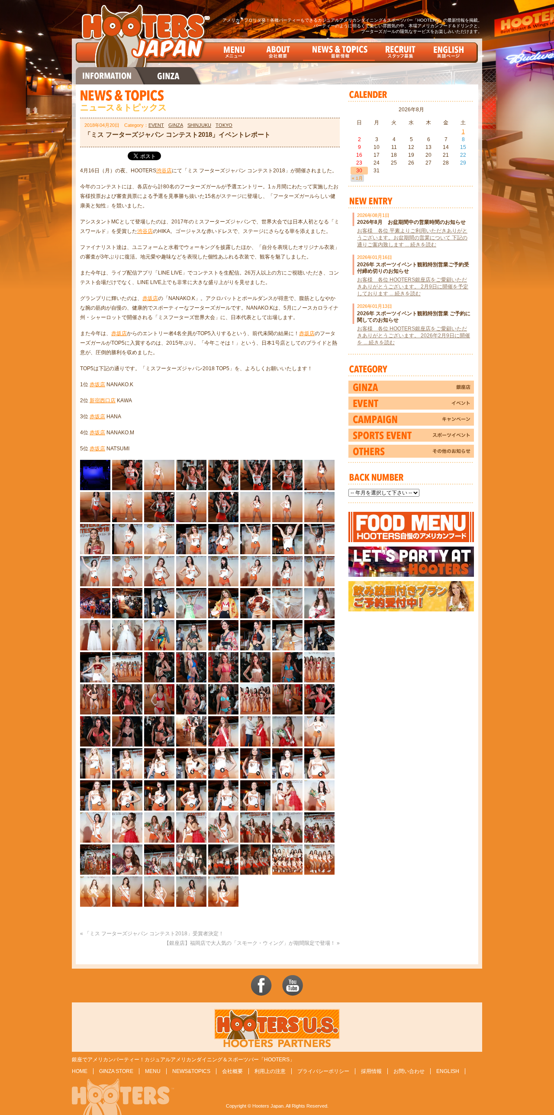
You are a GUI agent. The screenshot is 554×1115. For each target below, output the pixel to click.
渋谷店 (164, 171)
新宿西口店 (103, 401)
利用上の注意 (270, 1071)
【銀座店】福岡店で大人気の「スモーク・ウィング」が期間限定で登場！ (249, 943)
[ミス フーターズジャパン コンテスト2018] (95, 487)
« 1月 (357, 178)
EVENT (156, 125)
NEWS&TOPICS (191, 1071)
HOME (79, 1071)
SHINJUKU (199, 125)
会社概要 (232, 1071)
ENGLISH (447, 1071)
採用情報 (371, 1071)
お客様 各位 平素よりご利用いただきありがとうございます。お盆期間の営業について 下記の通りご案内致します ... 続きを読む (412, 238)
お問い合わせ (409, 1071)
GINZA (175, 125)
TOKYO (224, 125)
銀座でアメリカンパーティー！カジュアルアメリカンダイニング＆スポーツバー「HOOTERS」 (183, 1060)
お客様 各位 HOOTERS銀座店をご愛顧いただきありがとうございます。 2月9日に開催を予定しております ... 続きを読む (412, 287)
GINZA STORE (116, 1071)
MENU (153, 1071)
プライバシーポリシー (323, 1071)
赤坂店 (150, 298)
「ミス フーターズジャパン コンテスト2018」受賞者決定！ (154, 934)
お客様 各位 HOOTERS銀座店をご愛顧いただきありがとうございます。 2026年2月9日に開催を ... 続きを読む (413, 336)
